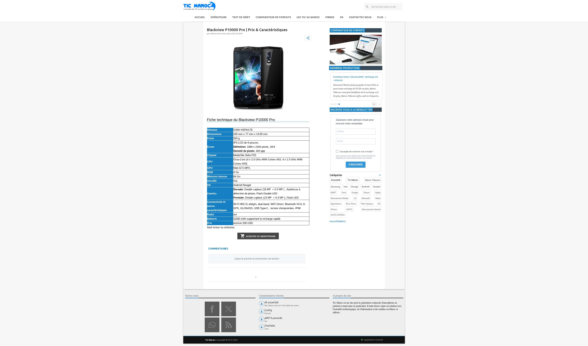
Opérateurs (219, 17)
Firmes (329, 17)
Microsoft (366, 198)
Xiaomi (367, 192)
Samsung (335, 186)
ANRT (333, 192)
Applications (336, 203)
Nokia (377, 198)
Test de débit (241, 17)
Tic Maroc (352, 180)
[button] (308, 38)
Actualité (335, 180)
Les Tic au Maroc (308, 17)
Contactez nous (360, 17)
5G (379, 203)
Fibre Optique (367, 203)
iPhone (334, 209)
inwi (345, 186)
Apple (377, 192)
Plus (380, 17)
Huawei (376, 186)
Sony (344, 192)
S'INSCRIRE (356, 164)
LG (355, 198)
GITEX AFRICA (338, 214)
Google (355, 192)
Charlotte (269, 325)
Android (365, 186)
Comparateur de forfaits (273, 17)
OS (341, 17)
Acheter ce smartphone (260, 236)
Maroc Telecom (372, 180)
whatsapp (212, 325)
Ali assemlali (271, 302)
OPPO (349, 209)
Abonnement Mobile (339, 198)
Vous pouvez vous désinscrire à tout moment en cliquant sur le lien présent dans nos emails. (355, 157)
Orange (354, 186)
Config (268, 310)
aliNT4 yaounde (273, 318)
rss (228, 325)
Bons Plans (351, 203)
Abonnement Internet (371, 209)
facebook (212, 309)
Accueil (200, 17)
